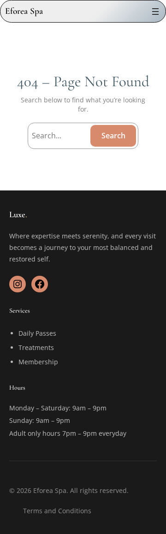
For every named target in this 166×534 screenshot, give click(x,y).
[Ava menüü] (155, 11)
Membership (38, 361)
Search (113, 136)
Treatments (36, 347)
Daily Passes (37, 333)
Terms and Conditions (57, 510)
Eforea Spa (24, 11)
